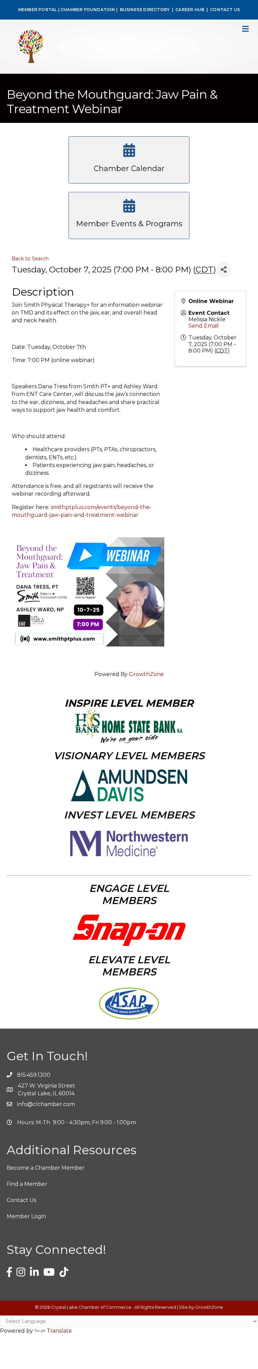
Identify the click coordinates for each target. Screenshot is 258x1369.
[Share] (223, 269)
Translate (59, 1331)
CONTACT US (225, 9)
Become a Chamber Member (46, 1168)
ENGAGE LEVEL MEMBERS (129, 894)
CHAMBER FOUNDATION (87, 9)
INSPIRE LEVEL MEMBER (129, 703)
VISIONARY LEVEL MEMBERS (129, 755)
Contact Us (21, 1200)
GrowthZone (146, 674)
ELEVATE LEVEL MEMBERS (129, 966)
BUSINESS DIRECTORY (144, 9)
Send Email (203, 326)
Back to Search (30, 259)
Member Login (26, 1216)
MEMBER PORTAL (37, 9)
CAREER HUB (189, 9)
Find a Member (27, 1184)
